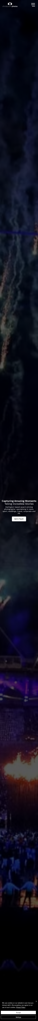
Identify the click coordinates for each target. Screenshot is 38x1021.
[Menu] (33, 5)
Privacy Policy (20, 1007)
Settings (18, 1017)
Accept (18, 1012)
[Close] (35, 1002)
